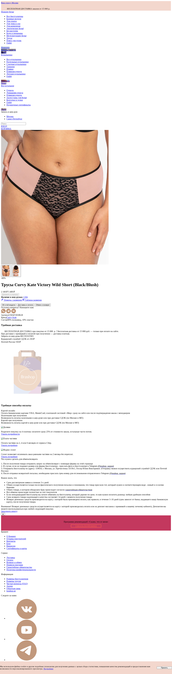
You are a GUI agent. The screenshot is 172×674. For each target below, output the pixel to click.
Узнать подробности (10, 434)
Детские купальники (16, 74)
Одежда (10, 90)
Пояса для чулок (13, 40)
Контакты (10, 541)
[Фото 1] (6, 271)
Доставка (10, 557)
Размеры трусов (13, 581)
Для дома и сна (13, 23)
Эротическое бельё (15, 28)
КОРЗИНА (6, 129)
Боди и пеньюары (14, 33)
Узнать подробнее (9, 445)
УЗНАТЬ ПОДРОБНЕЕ (86, 526)
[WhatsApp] (3, 312)
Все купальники (13, 59)
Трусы (9, 38)
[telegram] (26, 660)
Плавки (9, 69)
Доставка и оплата (25, 305)
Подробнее (48, 669)
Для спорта (11, 21)
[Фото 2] (16, 271)
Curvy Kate (12, 317)
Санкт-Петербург (14, 119)
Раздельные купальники (17, 62)
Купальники (6, 55)
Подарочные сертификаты (18, 105)
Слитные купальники (16, 64)
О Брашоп (11, 536)
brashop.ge (11, 591)
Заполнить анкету (9, 511)
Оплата (9, 560)
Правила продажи (14, 565)
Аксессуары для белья (16, 97)
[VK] (13, 312)
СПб (26, 297)
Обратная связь (13, 588)
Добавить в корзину (10, 295)
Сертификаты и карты (16, 548)
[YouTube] (26, 639)
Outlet (9, 43)
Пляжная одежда (14, 71)
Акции (9, 586)
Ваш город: (9, 3)
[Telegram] (8, 312)
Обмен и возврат (43, 305)
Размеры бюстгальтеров (17, 579)
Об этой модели (8, 305)
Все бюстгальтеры (14, 16)
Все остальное (7, 86)
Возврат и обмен (14, 562)
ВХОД (4, 126)
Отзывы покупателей (16, 539)
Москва (9, 116)
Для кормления (13, 26)
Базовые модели (13, 19)
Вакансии (10, 546)
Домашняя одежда (14, 93)
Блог (8, 543)
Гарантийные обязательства (19, 567)
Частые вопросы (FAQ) (17, 584)
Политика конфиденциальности (21, 570)
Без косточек (12, 31)
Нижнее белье (7, 12)
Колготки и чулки (14, 100)
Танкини (10, 67)
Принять (164, 668)
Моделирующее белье (16, 36)
